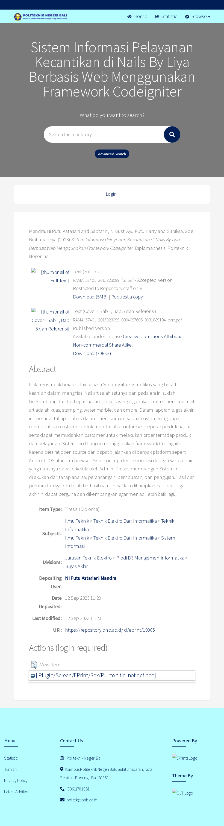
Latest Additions (17, 791)
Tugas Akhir (76, 566)
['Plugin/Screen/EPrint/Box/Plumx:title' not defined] (95, 675)
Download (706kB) (92, 353)
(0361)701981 (78, 789)
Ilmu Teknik (77, 521)
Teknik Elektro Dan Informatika (125, 521)
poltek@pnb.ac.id (81, 799)
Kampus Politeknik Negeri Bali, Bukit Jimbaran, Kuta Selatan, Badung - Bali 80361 (106, 773)
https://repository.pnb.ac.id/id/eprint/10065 (110, 630)
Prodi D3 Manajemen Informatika (150, 558)
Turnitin (10, 769)
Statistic (168, 16)
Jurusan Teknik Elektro (88, 558)
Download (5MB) (90, 297)
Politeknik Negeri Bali (84, 758)
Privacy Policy (16, 780)
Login (111, 194)
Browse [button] (199, 16)
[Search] (172, 134)
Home (140, 16)
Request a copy (127, 297)
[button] (34, 665)
